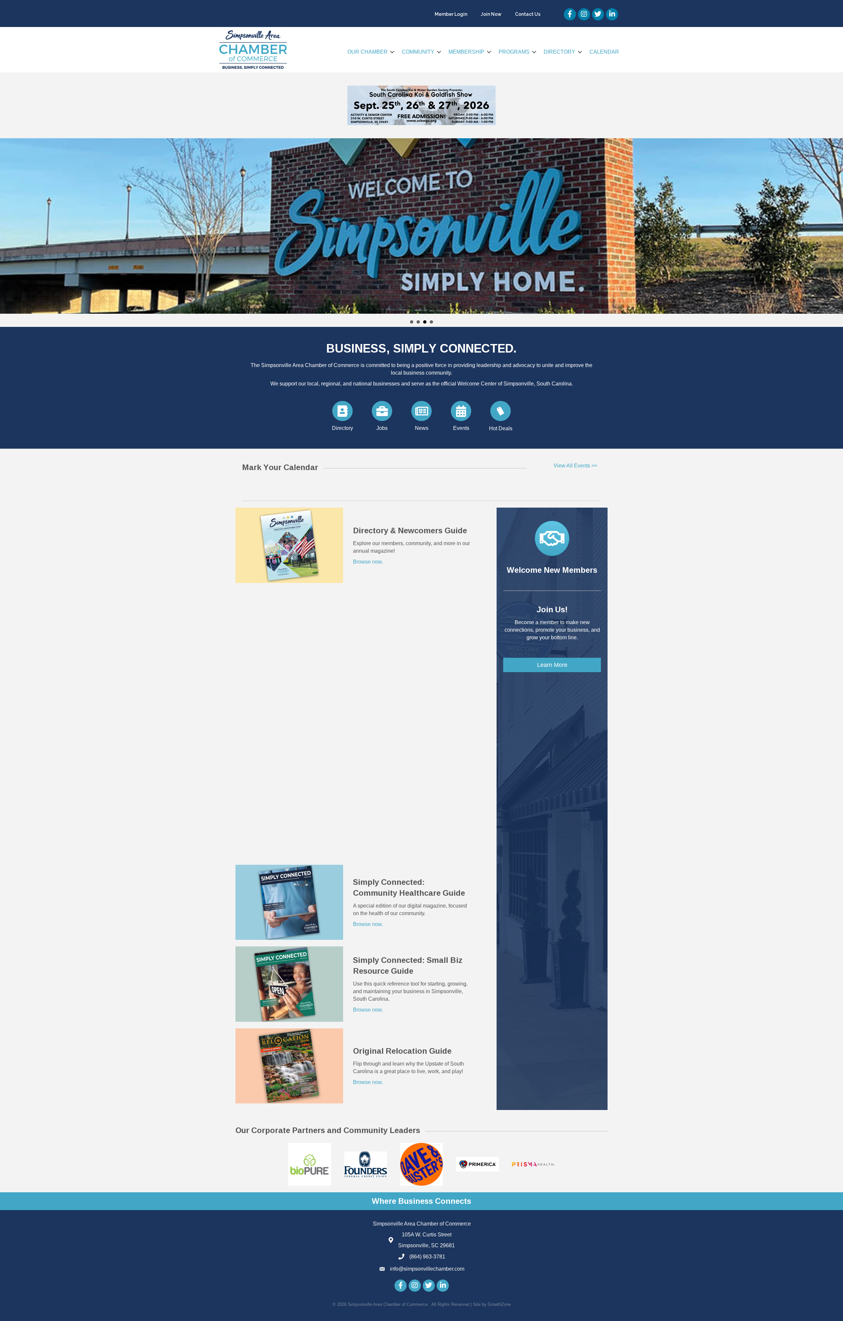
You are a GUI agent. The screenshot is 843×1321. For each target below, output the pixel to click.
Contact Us (527, 14)
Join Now (491, 14)
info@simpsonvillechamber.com (427, 1269)
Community (418, 52)
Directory (559, 52)
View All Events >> (575, 465)
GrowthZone (499, 1304)
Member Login (451, 14)
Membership (466, 52)
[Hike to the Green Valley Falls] (421, 226)
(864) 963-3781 (427, 1256)
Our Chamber (367, 52)
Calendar (604, 52)
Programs (514, 52)
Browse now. (368, 562)
